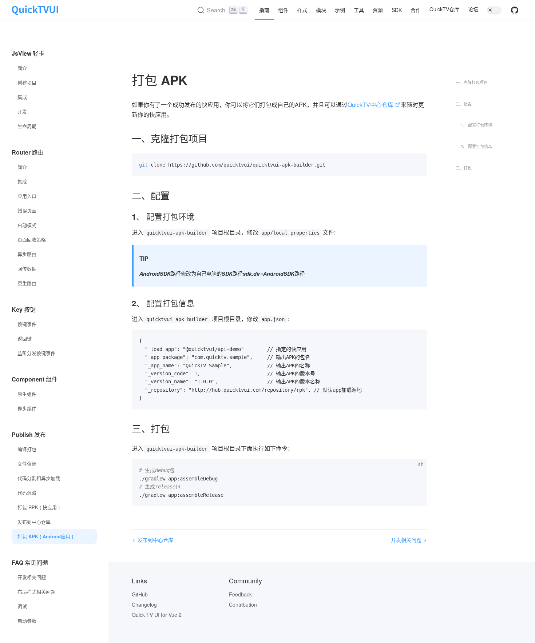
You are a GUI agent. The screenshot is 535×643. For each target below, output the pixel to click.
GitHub (140, 594)
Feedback (240, 594)
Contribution (243, 604)
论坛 (473, 9)
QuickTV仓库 (444, 9)
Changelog (144, 604)
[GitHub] (514, 12)
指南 (264, 9)
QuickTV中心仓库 (370, 104)
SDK (397, 9)
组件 (283, 9)
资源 (378, 9)
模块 (321, 9)
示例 (340, 9)
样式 (302, 9)
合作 (416, 9)
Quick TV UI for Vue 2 (157, 614)
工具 (359, 9)
